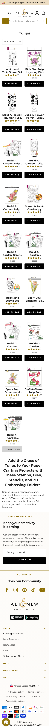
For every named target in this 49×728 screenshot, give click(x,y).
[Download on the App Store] (17, 617)
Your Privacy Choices (16, 696)
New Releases (11, 639)
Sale (5, 650)
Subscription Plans (13, 656)
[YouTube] (42, 591)
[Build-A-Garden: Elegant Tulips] (12, 422)
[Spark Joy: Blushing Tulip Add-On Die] (34, 285)
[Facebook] (7, 591)
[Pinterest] (24, 591)
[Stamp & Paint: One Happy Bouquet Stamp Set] (34, 194)
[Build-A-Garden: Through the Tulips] (12, 331)
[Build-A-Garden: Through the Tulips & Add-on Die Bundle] (34, 239)
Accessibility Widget (15, 701)
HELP (6, 663)
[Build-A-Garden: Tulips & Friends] (12, 148)
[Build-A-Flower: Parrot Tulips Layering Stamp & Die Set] (34, 102)
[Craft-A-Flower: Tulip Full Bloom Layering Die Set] (34, 377)
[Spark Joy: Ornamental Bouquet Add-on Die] (12, 377)
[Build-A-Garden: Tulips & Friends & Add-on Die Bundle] (34, 148)
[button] (6, 722)
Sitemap (36, 696)
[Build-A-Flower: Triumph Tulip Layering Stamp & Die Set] (12, 102)
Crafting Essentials (13, 633)
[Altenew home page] (24, 13)
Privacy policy (17, 692)
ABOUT (7, 677)
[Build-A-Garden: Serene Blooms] (12, 239)
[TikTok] (33, 591)
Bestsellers (9, 645)
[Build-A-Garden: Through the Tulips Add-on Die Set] (34, 331)
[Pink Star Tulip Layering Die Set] (34, 56)
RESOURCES (10, 670)
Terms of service (36, 692)
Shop (6, 628)
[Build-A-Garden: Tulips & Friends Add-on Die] (12, 194)
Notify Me (14, 449)
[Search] (6, 21)
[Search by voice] (43, 21)
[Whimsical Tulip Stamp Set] (12, 56)
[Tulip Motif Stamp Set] (12, 285)
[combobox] (24, 21)
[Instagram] (15, 591)
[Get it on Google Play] (32, 617)
